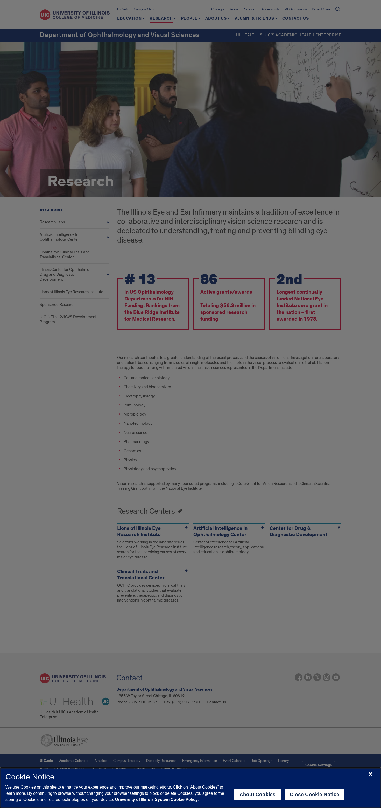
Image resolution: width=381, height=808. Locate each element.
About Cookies (257, 794)
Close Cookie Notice (314, 794)
